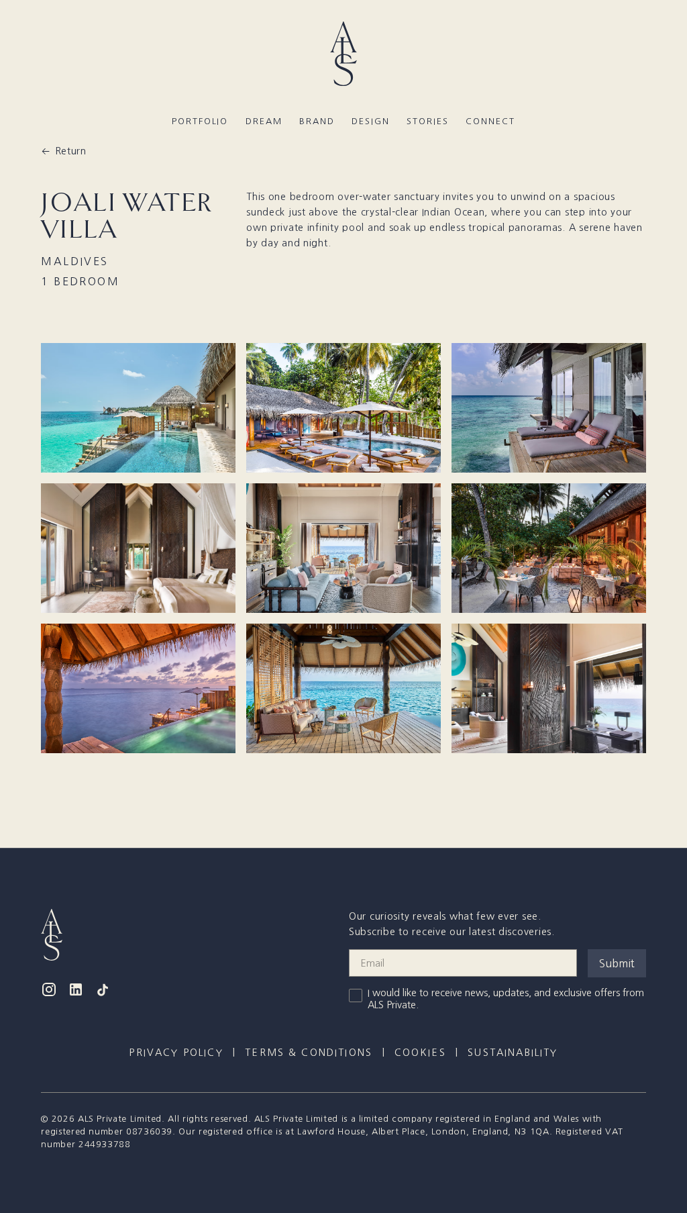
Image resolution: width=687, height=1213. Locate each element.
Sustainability (513, 1052)
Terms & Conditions (308, 1052)
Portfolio (200, 121)
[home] (343, 54)
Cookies (420, 1052)
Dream (264, 121)
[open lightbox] (138, 408)
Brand (317, 121)
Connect (490, 121)
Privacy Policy (176, 1052)
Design (371, 121)
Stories (427, 121)
